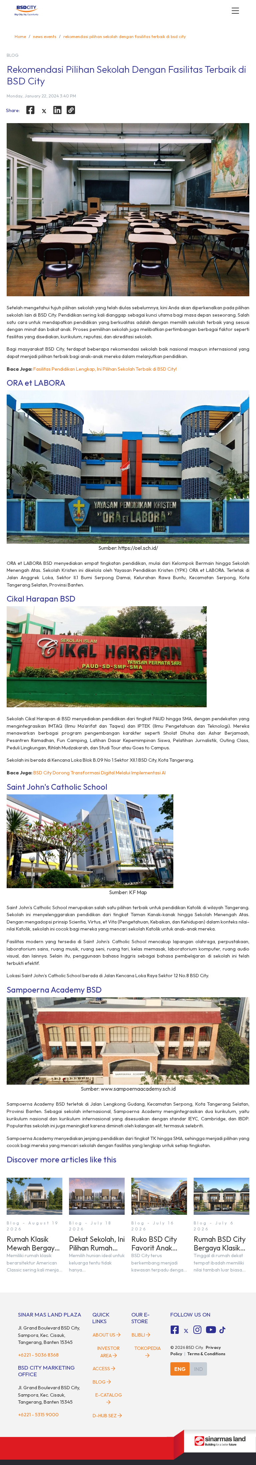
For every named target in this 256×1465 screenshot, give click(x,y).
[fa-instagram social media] (197, 1330)
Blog (99, 1382)
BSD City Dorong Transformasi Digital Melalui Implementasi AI (99, 773)
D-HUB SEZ (105, 1416)
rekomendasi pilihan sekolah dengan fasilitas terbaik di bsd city (124, 36)
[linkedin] (57, 110)
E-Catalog (108, 1395)
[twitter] (44, 111)
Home (20, 36)
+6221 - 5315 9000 (38, 1415)
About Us (104, 1335)
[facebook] (30, 110)
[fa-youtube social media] (211, 1330)
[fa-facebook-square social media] (175, 1330)
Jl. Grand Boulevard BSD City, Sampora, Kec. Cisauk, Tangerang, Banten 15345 (49, 1335)
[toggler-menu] (235, 10)
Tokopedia (147, 1348)
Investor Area (108, 1352)
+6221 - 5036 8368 (38, 1355)
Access (101, 1369)
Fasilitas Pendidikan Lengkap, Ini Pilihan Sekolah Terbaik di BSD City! (105, 369)
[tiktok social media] (186, 1331)
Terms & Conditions (206, 1353)
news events (44, 36)
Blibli (138, 1335)
